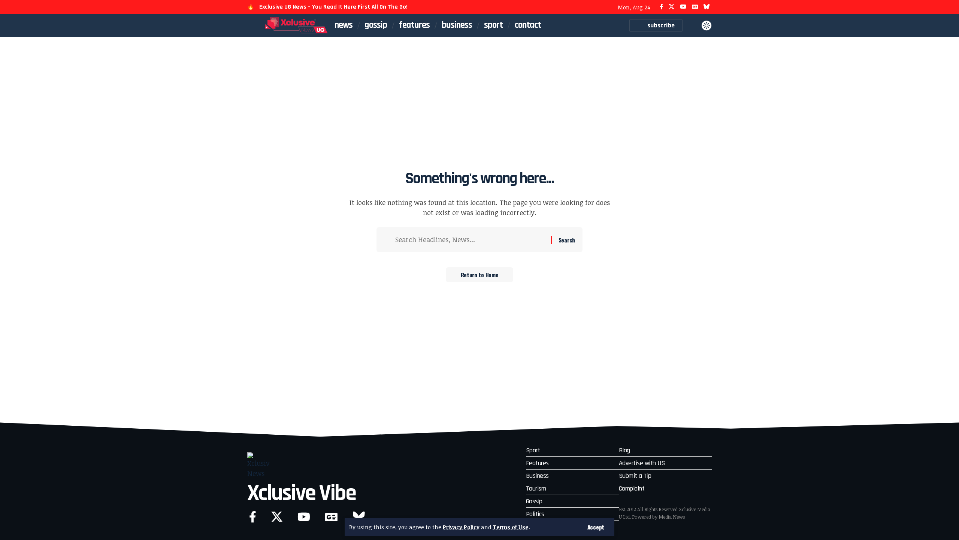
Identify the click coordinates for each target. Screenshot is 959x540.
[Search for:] (470, 239)
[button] (596, 527)
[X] (671, 7)
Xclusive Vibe (301, 493)
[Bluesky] (707, 7)
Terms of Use (511, 527)
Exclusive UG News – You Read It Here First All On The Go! (333, 7)
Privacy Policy (461, 527)
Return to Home (480, 275)
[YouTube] (683, 7)
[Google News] (695, 7)
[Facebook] (661, 7)
